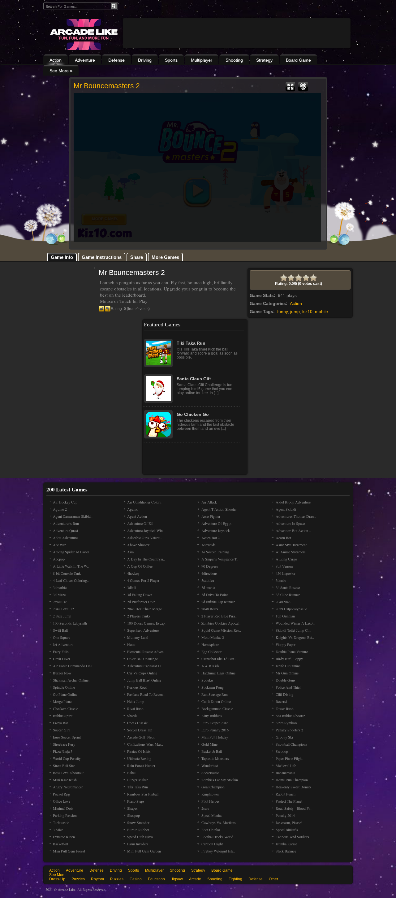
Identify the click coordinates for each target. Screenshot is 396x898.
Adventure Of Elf (140, 523)
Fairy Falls (61, 651)
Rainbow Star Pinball (142, 793)
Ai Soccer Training (215, 551)
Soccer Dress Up (139, 729)
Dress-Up (57, 879)
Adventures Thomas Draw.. (296, 516)
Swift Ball (60, 630)
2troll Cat (60, 601)
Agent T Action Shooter (219, 509)
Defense (116, 60)
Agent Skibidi (286, 509)
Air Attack (209, 501)
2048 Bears (209, 608)
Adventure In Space (290, 523)
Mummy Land (137, 637)
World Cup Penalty (67, 758)
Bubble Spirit (62, 715)
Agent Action (137, 516)
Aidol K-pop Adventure (293, 501)
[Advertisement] (236, 50)
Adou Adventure (65, 537)
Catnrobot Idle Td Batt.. (218, 658)
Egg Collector (211, 651)
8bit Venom (284, 566)
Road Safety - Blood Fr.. (294, 808)
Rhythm (97, 879)
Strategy (264, 60)
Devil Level (61, 658)
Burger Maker (137, 779)
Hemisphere (210, 644)
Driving (145, 60)
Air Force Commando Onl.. (73, 665)
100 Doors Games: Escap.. (146, 623)
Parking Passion (65, 815)
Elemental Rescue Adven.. (146, 651)
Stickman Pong (212, 687)
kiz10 (307, 311)
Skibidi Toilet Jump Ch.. (293, 630)
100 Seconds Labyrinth (70, 623)
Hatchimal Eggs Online (218, 672)
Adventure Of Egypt (216, 523)
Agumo (132, 509)
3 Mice (58, 829)
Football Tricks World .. (218, 836)
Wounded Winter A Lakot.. (295, 623)
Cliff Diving (284, 694)
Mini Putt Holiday (214, 737)
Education (156, 879)
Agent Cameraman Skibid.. (73, 516)
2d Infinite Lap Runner (218, 601)
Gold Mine (209, 744)
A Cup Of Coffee (140, 566)
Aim (130, 551)
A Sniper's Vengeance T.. (219, 558)
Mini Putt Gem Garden (144, 850)
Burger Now (62, 672)
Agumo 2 (60, 509)
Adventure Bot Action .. (293, 530)
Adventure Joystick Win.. (146, 530)
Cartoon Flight (212, 843)
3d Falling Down (139, 594)
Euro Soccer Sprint (67, 737)
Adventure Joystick (215, 530)
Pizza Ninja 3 (62, 751)
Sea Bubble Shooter (290, 715)
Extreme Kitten (64, 836)
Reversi (281, 701)
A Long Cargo (286, 558)
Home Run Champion (292, 779)
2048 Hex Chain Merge (144, 608)
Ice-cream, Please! (289, 822)
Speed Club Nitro (140, 836)
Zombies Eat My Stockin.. (220, 779)
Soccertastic (210, 772)
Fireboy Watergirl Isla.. (218, 850)
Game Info (62, 257)
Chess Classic (137, 722)
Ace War (59, 544)
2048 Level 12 (63, 608)
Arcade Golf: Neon (141, 737)
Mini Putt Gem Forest (69, 850)
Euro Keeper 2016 (214, 722)
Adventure (85, 60)
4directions (209, 573)
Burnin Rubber (138, 829)
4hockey (133, 573)
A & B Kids (210, 665)
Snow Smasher (138, 822)
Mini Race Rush (65, 779)
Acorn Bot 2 (210, 537)
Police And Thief (288, 687)
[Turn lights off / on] (303, 87)
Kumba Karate (286, 843)
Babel (131, 772)
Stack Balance (286, 850)
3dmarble (60, 587)
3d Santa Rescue (288, 587)
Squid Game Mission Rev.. (221, 630)
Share (136, 257)
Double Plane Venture (292, 651)
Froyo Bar (60, 722)
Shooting (234, 60)
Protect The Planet (289, 801)
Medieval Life (286, 765)
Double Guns (285, 680)
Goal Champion (213, 786)
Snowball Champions (291, 744)
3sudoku (207, 580)
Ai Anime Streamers (291, 551)
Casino (136, 879)
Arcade (195, 879)
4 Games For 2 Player (143, 580)
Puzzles (78, 879)
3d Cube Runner (288, 594)
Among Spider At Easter (71, 551)
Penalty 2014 (285, 815)
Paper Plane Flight (289, 758)
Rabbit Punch (285, 793)
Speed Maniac (211, 815)
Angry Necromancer (68, 786)
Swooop (282, 751)
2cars (205, 808)
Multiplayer (201, 60)
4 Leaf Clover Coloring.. (71, 580)
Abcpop (59, 558)
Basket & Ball (211, 751)
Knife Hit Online (288, 665)
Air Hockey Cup (65, 501)
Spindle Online (64, 687)
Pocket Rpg (61, 793)
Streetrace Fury (64, 744)
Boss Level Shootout (68, 772)
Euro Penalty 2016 (215, 729)
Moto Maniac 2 (212, 637)
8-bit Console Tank (67, 573)
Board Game (298, 60)
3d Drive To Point (214, 594)
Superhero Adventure (143, 630)
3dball (131, 587)
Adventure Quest (65, 530)
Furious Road (137, 687)
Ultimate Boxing (139, 758)
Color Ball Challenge (142, 658)
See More (57, 875)
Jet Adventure (63, 644)
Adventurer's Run (66, 523)
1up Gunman (285, 615)
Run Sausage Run (214, 694)
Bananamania (285, 772)
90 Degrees (209, 566)
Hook (131, 644)
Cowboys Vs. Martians (218, 822)
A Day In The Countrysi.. (146, 558)
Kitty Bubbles (211, 715)
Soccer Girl (61, 729)
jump (295, 311)
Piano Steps (135, 801)
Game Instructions (102, 257)
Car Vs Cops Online (142, 672)
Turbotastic (61, 822)
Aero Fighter (210, 516)
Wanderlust (209, 765)
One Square (61, 637)
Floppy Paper (285, 644)
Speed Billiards (287, 829)
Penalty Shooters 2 (289, 729)
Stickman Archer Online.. (71, 680)
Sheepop (133, 815)
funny (282, 311)
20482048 (283, 601)
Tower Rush (285, 708)
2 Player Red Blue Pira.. (219, 615)
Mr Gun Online (287, 672)
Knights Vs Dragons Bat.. (295, 637)
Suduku (207, 680)
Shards (132, 715)
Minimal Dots (63, 808)
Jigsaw (177, 879)
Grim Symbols (286, 722)
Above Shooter (138, 544)
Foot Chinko (210, 829)
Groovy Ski (284, 737)
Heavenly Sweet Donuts (293, 786)
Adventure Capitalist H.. (145, 665)
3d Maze (59, 594)
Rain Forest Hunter (141, 765)
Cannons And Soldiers (292, 836)
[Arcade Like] (83, 34)
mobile (321, 311)
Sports (171, 60)
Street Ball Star (64, 765)
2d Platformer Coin (141, 601)
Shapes (132, 808)
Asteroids (208, 544)
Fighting (235, 879)
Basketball (60, 843)
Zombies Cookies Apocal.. (220, 623)
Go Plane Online (65, 694)
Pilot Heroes (210, 801)
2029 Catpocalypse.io (291, 608)
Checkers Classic (65, 708)
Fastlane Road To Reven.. (146, 694)
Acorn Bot (283, 537)
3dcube (281, 580)
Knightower (210, 793)
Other (273, 879)
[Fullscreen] (290, 87)
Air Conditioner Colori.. (144, 501)
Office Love (61, 801)
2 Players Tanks (138, 615)
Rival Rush (135, 708)
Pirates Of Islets (139, 751)
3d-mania (208, 587)
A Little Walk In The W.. (71, 566)
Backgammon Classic (217, 708)
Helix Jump (135, 701)
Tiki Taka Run (137, 786)
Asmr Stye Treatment (291, 544)
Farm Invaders (137, 843)
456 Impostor (285, 573)
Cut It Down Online (216, 701)
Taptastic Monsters (215, 758)
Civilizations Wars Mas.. (145, 744)
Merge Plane (62, 701)
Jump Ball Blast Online (144, 680)
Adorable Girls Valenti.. (144, 537)
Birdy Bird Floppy (289, 658)
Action (56, 60)
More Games (165, 257)
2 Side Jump (62, 615)
